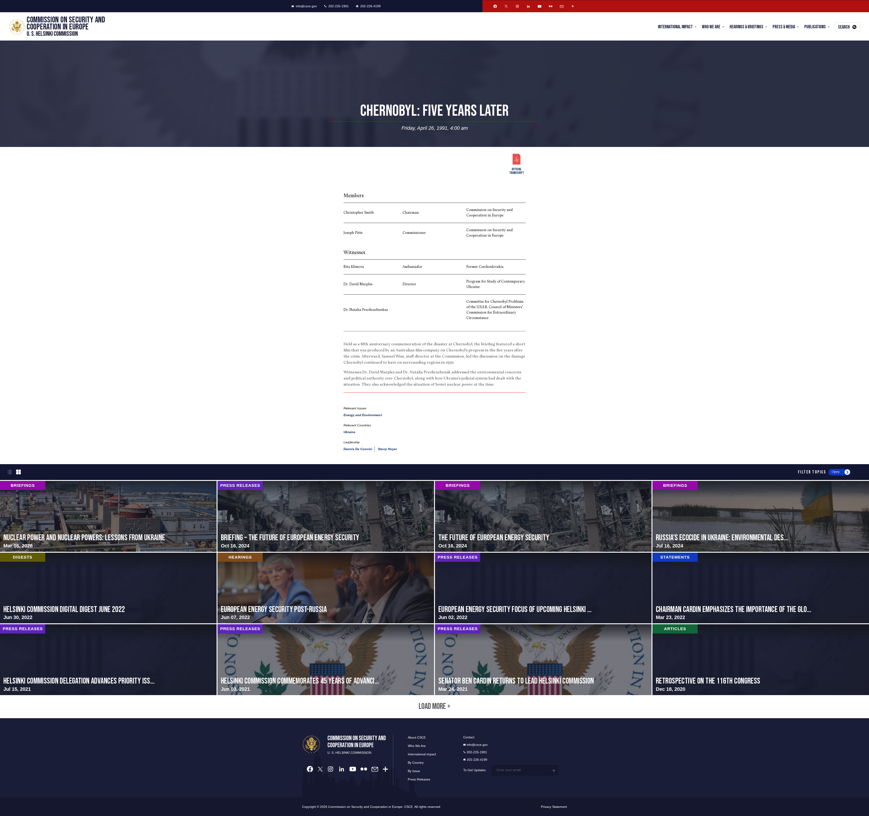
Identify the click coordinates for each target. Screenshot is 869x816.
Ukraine (349, 432)
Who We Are (711, 27)
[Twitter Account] (506, 6)
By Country (416, 762)
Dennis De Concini (358, 449)
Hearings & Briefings (746, 27)
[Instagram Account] (517, 6)
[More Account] (573, 6)
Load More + (434, 707)
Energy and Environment (363, 415)
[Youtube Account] (539, 6)
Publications (815, 27)
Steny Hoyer (387, 449)
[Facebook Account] (495, 6)
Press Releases (419, 779)
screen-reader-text (108, 516)
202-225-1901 (338, 6)
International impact (422, 754)
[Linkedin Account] (528, 6)
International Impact (675, 27)
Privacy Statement (554, 807)
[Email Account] (562, 6)
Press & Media (784, 27)
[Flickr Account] (551, 6)
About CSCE (417, 737)
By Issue (414, 771)
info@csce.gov (306, 6)
